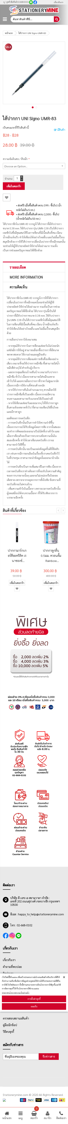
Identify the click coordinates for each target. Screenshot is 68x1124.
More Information (26, 277)
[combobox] (32, 19)
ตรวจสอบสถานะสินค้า (16, 1018)
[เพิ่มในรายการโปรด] (6, 197)
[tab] (34, 267)
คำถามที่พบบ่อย (12, 967)
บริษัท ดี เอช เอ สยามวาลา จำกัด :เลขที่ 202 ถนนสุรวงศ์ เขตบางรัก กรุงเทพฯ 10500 (35, 901)
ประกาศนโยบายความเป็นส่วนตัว (15, 992)
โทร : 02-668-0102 (21, 925)
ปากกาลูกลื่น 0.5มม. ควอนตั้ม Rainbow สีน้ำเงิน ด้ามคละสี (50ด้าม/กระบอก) (51, 555)
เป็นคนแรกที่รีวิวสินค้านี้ (16, 127)
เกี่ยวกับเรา (58, 2)
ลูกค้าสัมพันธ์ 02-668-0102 (17, 2)
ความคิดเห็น (18, 287)
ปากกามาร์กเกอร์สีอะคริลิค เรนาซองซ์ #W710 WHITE (17, 555)
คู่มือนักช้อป (10, 1025)
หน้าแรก (9, 33)
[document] (34, 992)
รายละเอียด (18, 267)
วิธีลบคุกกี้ (8, 1032)
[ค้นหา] (56, 19)
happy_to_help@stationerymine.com (41, 914)
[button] (32, 107)
